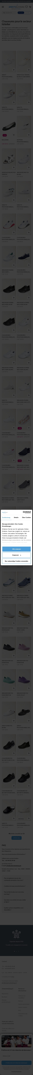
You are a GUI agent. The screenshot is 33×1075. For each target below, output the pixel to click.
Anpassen (15, 555)
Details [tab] (16, 517)
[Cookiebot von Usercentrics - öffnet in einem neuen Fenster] (23, 512)
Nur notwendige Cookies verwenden (16, 561)
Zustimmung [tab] (6, 517)
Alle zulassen (16, 549)
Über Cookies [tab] (26, 517)
